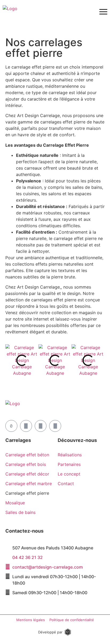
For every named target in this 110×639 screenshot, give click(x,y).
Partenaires (69, 464)
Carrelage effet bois (25, 464)
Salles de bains (20, 512)
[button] (10, 360)
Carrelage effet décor (27, 474)
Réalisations (70, 454)
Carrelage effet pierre (27, 493)
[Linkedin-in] (55, 426)
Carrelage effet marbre (28, 483)
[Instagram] (26, 426)
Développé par (50, 632)
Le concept (69, 474)
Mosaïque (15, 502)
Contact (66, 483)
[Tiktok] (11, 426)
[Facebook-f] (41, 426)
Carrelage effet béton (27, 454)
